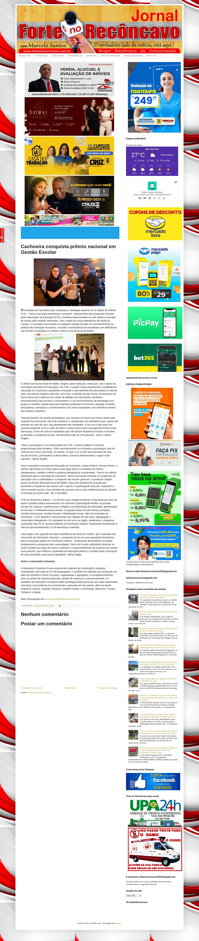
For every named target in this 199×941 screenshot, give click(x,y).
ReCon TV (151, 55)
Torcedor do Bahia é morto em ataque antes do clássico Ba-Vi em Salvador (158, 596)
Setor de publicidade (110, 55)
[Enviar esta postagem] (59, 606)
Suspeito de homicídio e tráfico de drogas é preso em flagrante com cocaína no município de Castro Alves (158, 750)
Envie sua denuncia (133, 55)
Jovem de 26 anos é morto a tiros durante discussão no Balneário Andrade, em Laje (158, 715)
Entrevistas (92, 55)
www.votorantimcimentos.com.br (62, 599)
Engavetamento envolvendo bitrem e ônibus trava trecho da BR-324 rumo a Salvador (158, 663)
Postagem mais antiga (107, 688)
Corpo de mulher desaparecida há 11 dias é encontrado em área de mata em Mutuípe (158, 732)
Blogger (118, 923)
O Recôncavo (41, 55)
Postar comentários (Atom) (39, 692)
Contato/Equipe (75, 55)
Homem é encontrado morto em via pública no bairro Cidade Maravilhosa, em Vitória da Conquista (158, 697)
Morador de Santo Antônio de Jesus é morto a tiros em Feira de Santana (158, 629)
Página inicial (25, 55)
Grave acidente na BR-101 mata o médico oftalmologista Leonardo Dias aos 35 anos (158, 646)
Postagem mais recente (32, 688)
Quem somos (58, 55)
